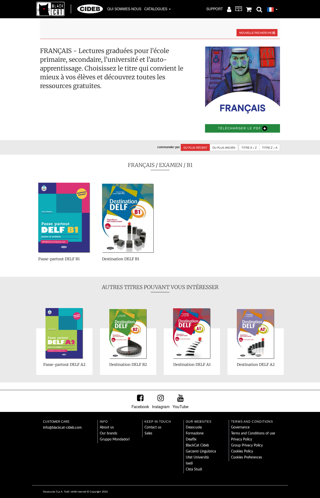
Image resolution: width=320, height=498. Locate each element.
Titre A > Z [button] (249, 147)
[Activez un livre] (239, 9)
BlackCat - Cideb (69, 9)
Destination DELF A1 (192, 364)
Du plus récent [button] (195, 147)
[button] (259, 9)
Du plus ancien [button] (223, 147)
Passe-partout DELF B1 (59, 259)
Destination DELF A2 (256, 364)
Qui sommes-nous (124, 8)
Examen (170, 165)
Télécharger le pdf (240, 128)
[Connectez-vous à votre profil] (229, 9)
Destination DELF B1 (120, 259)
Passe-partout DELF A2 (64, 364)
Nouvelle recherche (255, 33)
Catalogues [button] (156, 8)
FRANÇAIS (141, 165)
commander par (168, 147)
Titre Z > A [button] (269, 147)
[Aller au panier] (249, 9)
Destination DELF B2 (128, 364)
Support (214, 8)
